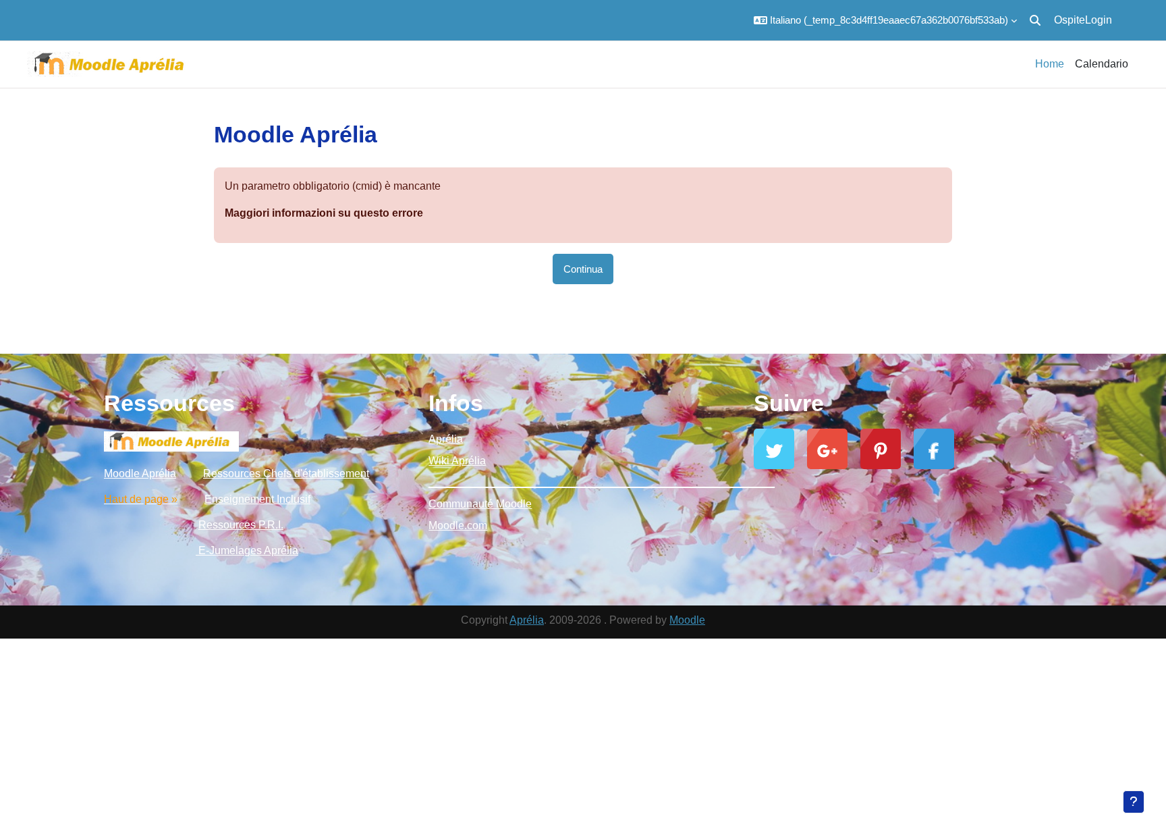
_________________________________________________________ (582, 482)
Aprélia (445, 439)
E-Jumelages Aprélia (247, 550)
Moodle (687, 620)
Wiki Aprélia (457, 460)
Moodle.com (457, 525)
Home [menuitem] (1049, 64)
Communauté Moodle (480, 504)
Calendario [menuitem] (1101, 64)
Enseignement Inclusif (257, 499)
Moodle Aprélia (140, 473)
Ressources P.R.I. (240, 525)
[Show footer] (1133, 801)
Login (1098, 20)
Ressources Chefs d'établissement (286, 473)
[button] (885, 20)
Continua (583, 269)
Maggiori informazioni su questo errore (324, 213)
